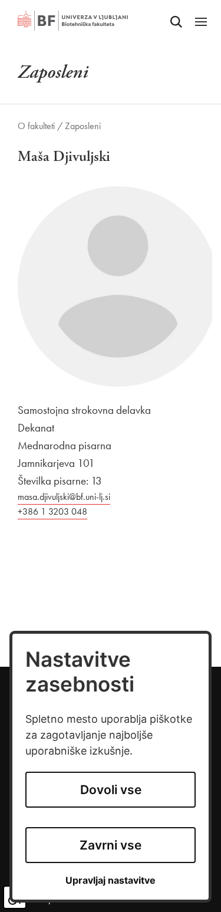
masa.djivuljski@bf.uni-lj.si (64, 496)
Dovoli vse (110, 789)
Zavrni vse (110, 845)
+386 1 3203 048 (52, 511)
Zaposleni (83, 126)
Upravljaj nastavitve (110, 880)
